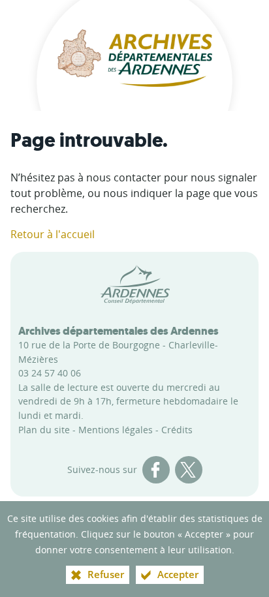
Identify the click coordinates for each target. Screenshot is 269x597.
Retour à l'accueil (52, 234)
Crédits (177, 429)
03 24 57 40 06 (49, 373)
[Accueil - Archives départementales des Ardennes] (134, 55)
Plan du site (44, 429)
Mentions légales (115, 429)
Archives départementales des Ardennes (118, 331)
